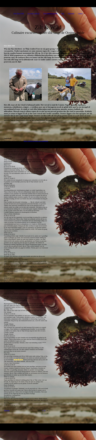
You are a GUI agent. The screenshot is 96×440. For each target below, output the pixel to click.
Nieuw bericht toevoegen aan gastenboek (36, 141)
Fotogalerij (71, 13)
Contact (80, 13)
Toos (62, 13)
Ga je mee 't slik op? (34, 13)
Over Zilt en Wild (18, 13)
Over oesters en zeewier (50, 13)
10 (44, 410)
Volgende (7, 410)
